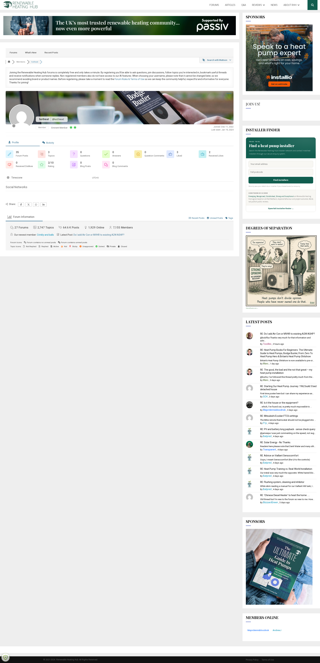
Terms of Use (268, 660)
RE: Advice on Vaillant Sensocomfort (279, 455)
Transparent (269, 449)
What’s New (30, 52)
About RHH (290, 5)
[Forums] (9, 62)
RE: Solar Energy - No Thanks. (275, 442)
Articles (230, 5)
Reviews (257, 5)
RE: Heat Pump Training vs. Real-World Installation (286, 469)
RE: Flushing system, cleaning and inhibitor (282, 482)
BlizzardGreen (270, 502)
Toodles (267, 344)
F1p (265, 423)
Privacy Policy (252, 660)
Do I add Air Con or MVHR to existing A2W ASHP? (99, 234)
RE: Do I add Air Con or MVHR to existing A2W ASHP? (287, 333)
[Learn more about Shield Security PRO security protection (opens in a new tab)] (5, 658)
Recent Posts (51, 52)
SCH (265, 396)
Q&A (243, 5)
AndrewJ (277, 630)
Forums (214, 5)
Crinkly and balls (45, 234)
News (274, 5)
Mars (265, 363)
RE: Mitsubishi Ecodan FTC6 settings (279, 416)
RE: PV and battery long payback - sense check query (287, 429)
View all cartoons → (252, 308)
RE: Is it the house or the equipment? (279, 402)
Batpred (267, 436)
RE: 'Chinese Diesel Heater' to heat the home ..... (285, 495)
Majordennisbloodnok (274, 410)
